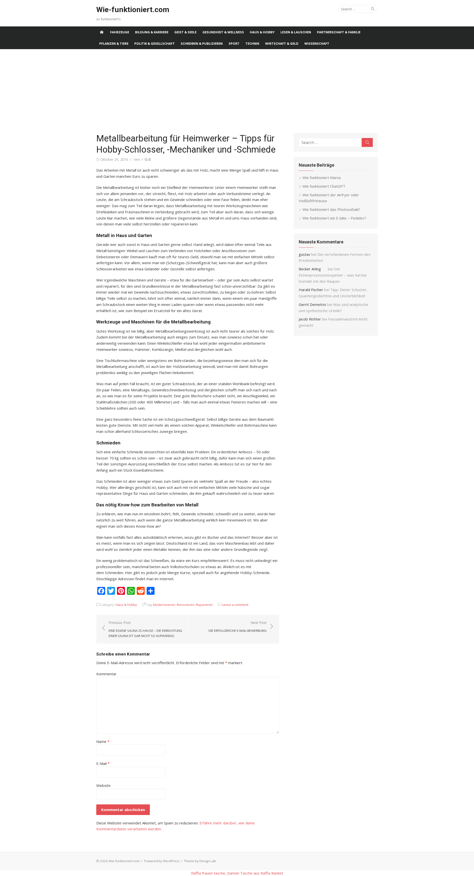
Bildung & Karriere (151, 32)
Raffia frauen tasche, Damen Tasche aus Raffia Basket (237, 873)
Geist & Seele (185, 32)
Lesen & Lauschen (295, 32)
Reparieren (204, 604)
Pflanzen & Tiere (113, 43)
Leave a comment (235, 604)
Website (103, 785)
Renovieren (185, 604)
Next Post (238, 626)
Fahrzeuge (119, 32)
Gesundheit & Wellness (223, 32)
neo (137, 159)
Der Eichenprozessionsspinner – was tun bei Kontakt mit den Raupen (333, 275)
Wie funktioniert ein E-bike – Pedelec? (334, 218)
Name (102, 741)
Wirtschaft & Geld (281, 43)
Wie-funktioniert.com (132, 9)
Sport (234, 43)
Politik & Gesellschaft (154, 43)
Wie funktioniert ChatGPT (323, 186)
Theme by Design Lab (200, 861)
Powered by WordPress (162, 861)
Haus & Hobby (262, 32)
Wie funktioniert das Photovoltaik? (331, 209)
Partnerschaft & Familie (338, 32)
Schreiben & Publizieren (202, 43)
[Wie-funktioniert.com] (101, 32)
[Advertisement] (237, 91)
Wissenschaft (316, 43)
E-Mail (103, 763)
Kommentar (106, 673)
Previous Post (145, 629)
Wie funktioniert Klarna (321, 177)
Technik (252, 43)
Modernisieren (164, 604)
